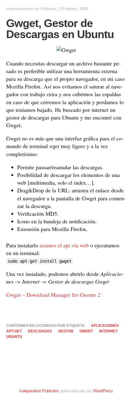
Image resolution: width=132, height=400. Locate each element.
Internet (108, 331)
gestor (65, 331)
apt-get (14, 331)
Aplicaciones (105, 326)
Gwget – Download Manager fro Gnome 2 (53, 294)
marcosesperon (19, 8)
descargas (40, 331)
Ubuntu (14, 337)
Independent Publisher (39, 391)
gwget (86, 331)
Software (48, 8)
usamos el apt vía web (64, 245)
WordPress (103, 391)
